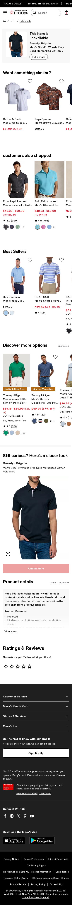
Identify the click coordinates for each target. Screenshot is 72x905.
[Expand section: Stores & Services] (36, 716)
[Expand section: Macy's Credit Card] (36, 706)
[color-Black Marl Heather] (6, 227)
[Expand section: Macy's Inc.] (36, 726)
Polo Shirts (25, 21)
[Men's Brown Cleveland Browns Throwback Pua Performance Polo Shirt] (50, 96)
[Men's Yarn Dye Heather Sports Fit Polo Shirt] (18, 275)
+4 (22, 227)
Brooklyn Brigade (40, 43)
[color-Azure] (6, 313)
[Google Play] (42, 840)
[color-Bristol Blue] (49, 227)
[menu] (5, 12)
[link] (18, 124)
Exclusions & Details (26, 793)
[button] (13, 21)
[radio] (6, 227)
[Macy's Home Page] (19, 12)
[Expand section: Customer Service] (36, 696)
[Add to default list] (30, 81)
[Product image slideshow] (36, 517)
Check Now (45, 793)
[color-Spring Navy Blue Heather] (12, 227)
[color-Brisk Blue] (12, 433)
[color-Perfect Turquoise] (37, 227)
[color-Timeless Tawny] (69, 424)
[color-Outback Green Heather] (18, 227)
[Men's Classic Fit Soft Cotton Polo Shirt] (18, 179)
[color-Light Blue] (12, 313)
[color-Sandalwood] (18, 433)
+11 (54, 227)
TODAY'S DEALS (13, 3)
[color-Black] (69, 331)
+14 (52, 421)
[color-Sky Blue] (63, 424)
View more (11, 631)
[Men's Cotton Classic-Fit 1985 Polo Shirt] (44, 370)
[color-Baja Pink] (43, 227)
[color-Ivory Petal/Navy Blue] (40, 421)
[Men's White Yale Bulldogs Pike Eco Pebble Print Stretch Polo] (18, 96)
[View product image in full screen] (8, 554)
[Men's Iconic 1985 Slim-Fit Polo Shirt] (16, 370)
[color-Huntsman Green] (46, 421)
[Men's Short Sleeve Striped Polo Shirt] (50, 275)
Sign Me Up (36, 753)
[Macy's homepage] (4, 20)
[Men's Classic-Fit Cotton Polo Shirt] (50, 179)
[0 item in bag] (66, 12)
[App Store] (14, 840)
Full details (38, 56)
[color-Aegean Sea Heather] (34, 421)
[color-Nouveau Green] (6, 433)
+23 (23, 432)
